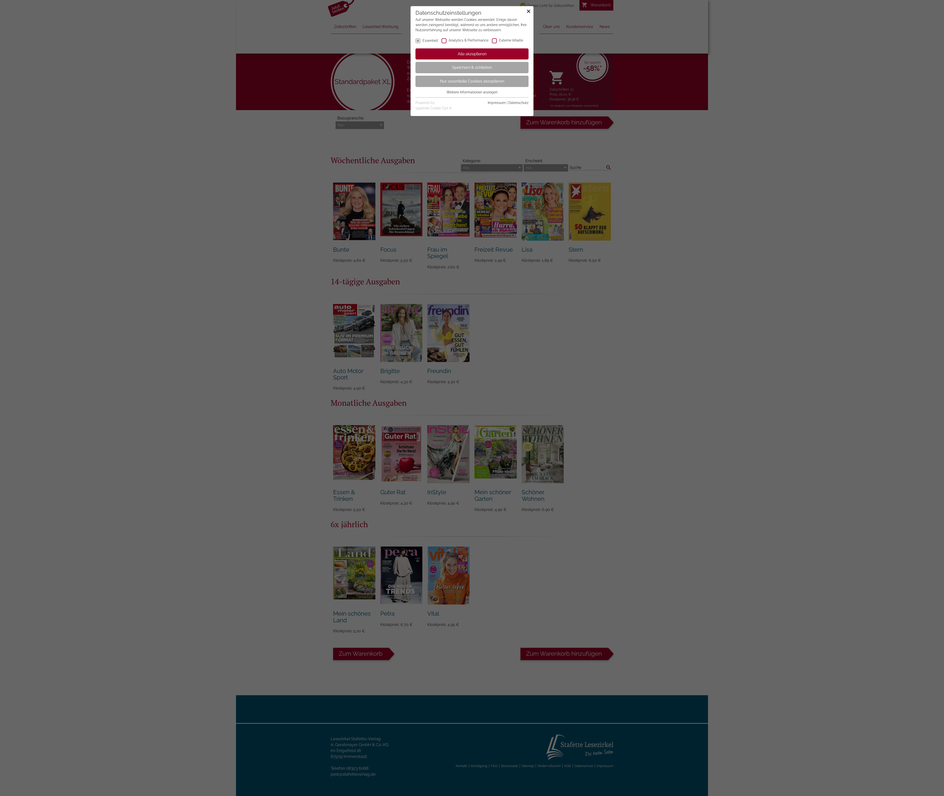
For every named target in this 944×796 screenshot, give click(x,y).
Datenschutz (518, 103)
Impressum (497, 103)
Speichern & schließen (472, 67)
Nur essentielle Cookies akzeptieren (472, 81)
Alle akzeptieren (472, 54)
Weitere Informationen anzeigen (472, 92)
